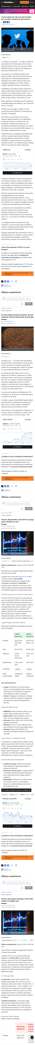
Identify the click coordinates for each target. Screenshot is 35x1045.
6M (12, 159)
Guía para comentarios (6, 308)
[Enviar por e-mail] (16, 281)
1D (3, 159)
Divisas (32, 6)
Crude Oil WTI (22, 576)
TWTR (20, 70)
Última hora (24, 6)
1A (14, 159)
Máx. (21, 159)
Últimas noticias (6, 6)
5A (17, 159)
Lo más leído (16, 6)
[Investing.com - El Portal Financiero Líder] (9, 2)
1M (9, 159)
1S (6, 159)
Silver (12, 956)
